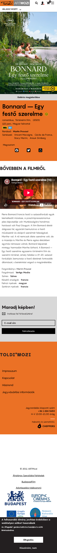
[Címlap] (15, 3)
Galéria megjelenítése (28, 97)
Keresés (36, 3)
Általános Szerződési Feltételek (28, 475)
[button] (44, 3)
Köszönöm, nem (28, 548)
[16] (46, 114)
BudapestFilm (29, 481)
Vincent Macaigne (23, 134)
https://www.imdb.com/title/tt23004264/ (4, 127)
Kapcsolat (8, 378)
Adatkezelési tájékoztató (28, 487)
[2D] (11, 127)
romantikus (8, 120)
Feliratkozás (28, 331)
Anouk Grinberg (38, 138)
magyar (23, 283)
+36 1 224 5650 (46, 411)
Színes (13, 276)
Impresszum (9, 370)
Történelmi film (22, 120)
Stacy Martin (20, 138)
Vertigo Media (23, 272)
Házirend (7, 385)
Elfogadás (28, 539)
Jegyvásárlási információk (18, 392)
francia (24, 279)
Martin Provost (20, 131)
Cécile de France (43, 134)
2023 (36, 120)
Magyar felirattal (21, 123)
